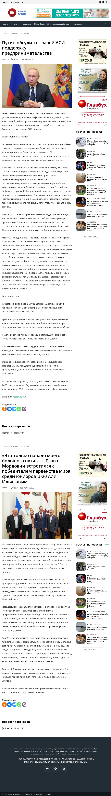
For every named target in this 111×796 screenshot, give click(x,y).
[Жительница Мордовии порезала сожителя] (81, 214)
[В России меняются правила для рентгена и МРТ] (81, 178)
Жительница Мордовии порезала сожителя (97, 215)
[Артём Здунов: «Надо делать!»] (81, 154)
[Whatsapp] (19, 409)
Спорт (90, 162)
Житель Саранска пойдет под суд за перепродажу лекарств (97, 143)
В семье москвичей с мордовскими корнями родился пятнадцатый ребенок (97, 191)
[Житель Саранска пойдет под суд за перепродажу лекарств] (81, 141)
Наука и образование (96, 199)
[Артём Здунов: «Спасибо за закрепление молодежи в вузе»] (81, 202)
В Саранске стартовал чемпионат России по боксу (96, 167)
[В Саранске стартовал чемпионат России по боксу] (81, 166)
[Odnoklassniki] (4, 409)
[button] (105, 24)
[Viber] (24, 409)
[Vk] (99, 2)
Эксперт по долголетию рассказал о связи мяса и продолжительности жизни (98, 227)
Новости (14, 33)
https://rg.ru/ (19, 396)
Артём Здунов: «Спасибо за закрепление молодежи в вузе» (97, 203)
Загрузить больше (92, 237)
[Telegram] (103, 2)
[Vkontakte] (9, 409)
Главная (5, 33)
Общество (24, 33)
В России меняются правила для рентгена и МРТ (97, 179)
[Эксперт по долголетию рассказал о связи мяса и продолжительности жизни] (81, 226)
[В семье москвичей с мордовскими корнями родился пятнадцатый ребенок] (81, 190)
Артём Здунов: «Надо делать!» (96, 155)
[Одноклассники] (106, 2)
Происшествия (94, 138)
